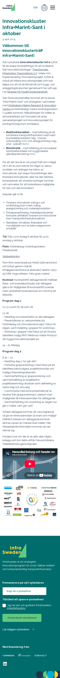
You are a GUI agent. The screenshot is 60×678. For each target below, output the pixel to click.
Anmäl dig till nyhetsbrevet (22, 617)
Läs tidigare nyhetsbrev (16, 629)
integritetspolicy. (16, 608)
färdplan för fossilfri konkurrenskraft (27, 91)
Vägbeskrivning (11, 256)
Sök (35, 7)
